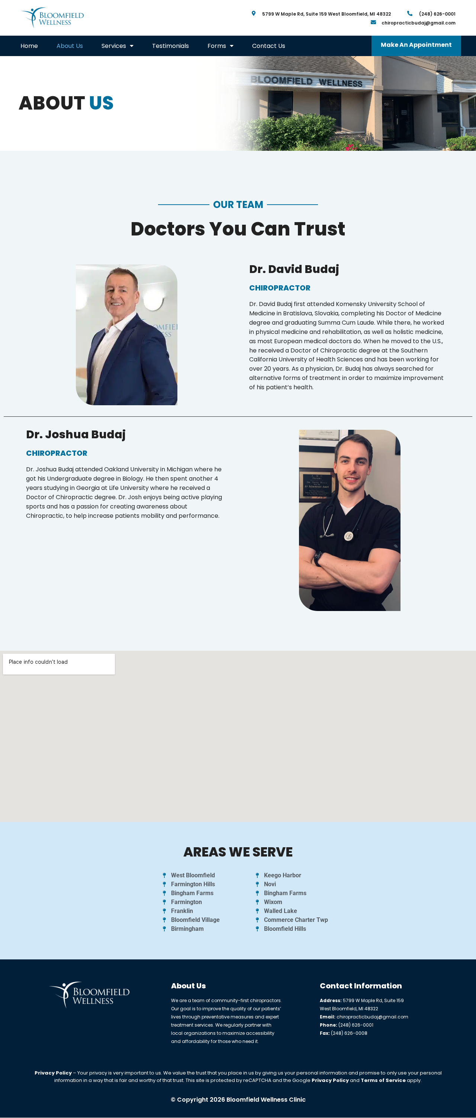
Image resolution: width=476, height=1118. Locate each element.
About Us (70, 46)
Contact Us (268, 46)
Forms (217, 46)
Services (114, 46)
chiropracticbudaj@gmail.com (419, 23)
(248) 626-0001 (437, 14)
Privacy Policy (53, 1072)
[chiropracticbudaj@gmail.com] (373, 22)
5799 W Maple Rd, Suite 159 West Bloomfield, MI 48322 (326, 14)
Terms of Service (383, 1080)
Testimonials (170, 46)
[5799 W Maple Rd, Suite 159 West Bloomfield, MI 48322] (254, 13)
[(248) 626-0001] (409, 13)
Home (29, 46)
